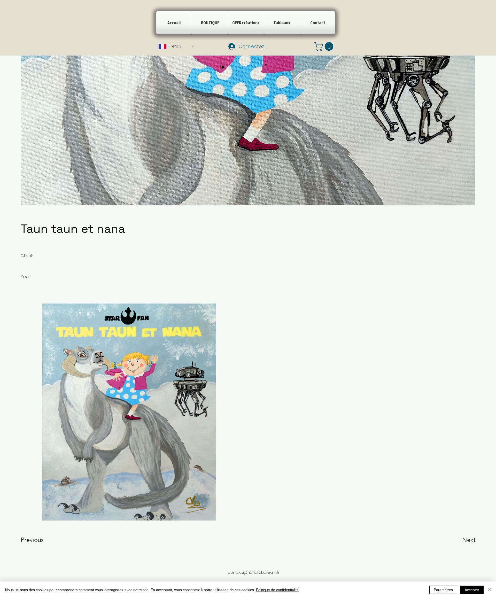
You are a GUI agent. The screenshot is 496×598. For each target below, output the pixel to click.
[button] (324, 46)
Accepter (472, 589)
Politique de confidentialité (277, 589)
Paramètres (443, 589)
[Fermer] (490, 590)
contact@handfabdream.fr (254, 572)
